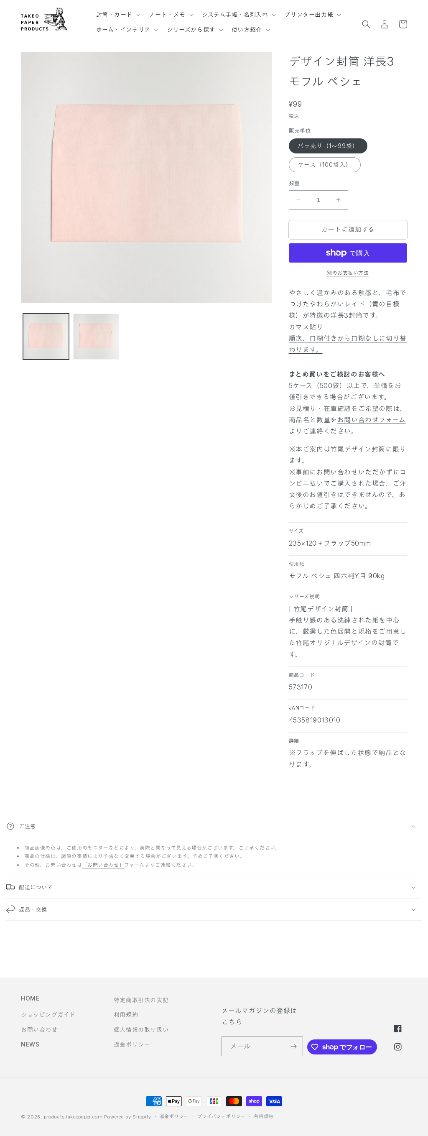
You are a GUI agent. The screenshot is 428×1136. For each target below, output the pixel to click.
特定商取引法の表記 (141, 999)
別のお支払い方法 (348, 273)
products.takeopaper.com (73, 1117)
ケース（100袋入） (325, 164)
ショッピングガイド (48, 1014)
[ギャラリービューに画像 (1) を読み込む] (46, 337)
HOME (30, 998)
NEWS (30, 1044)
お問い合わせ (39, 1029)
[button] (117, 10)
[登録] (293, 1046)
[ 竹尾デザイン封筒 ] (321, 609)
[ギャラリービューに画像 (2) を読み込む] (96, 337)
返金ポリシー (132, 1044)
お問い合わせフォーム (371, 420)
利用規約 (126, 1014)
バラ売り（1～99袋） (328, 145)
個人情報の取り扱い (141, 1029)
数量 (294, 183)
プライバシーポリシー (221, 1116)
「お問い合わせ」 (103, 865)
